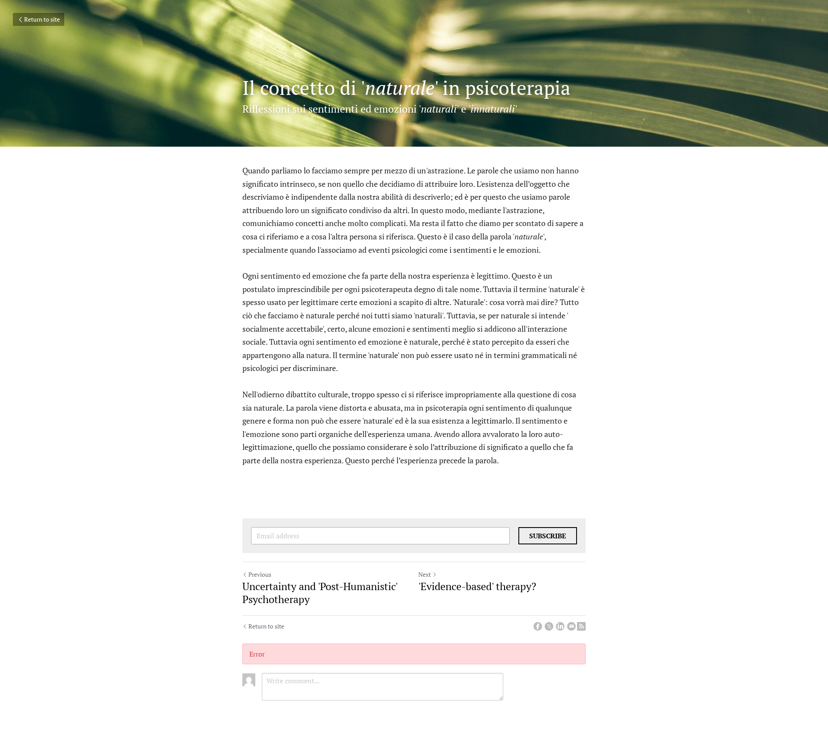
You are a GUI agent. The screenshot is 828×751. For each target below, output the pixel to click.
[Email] (571, 626)
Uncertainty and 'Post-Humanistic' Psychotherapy (319, 593)
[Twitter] (549, 626)
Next (424, 574)
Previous (259, 574)
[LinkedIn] (560, 626)
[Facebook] (537, 626)
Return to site (42, 19)
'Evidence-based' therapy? (477, 586)
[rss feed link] (581, 626)
